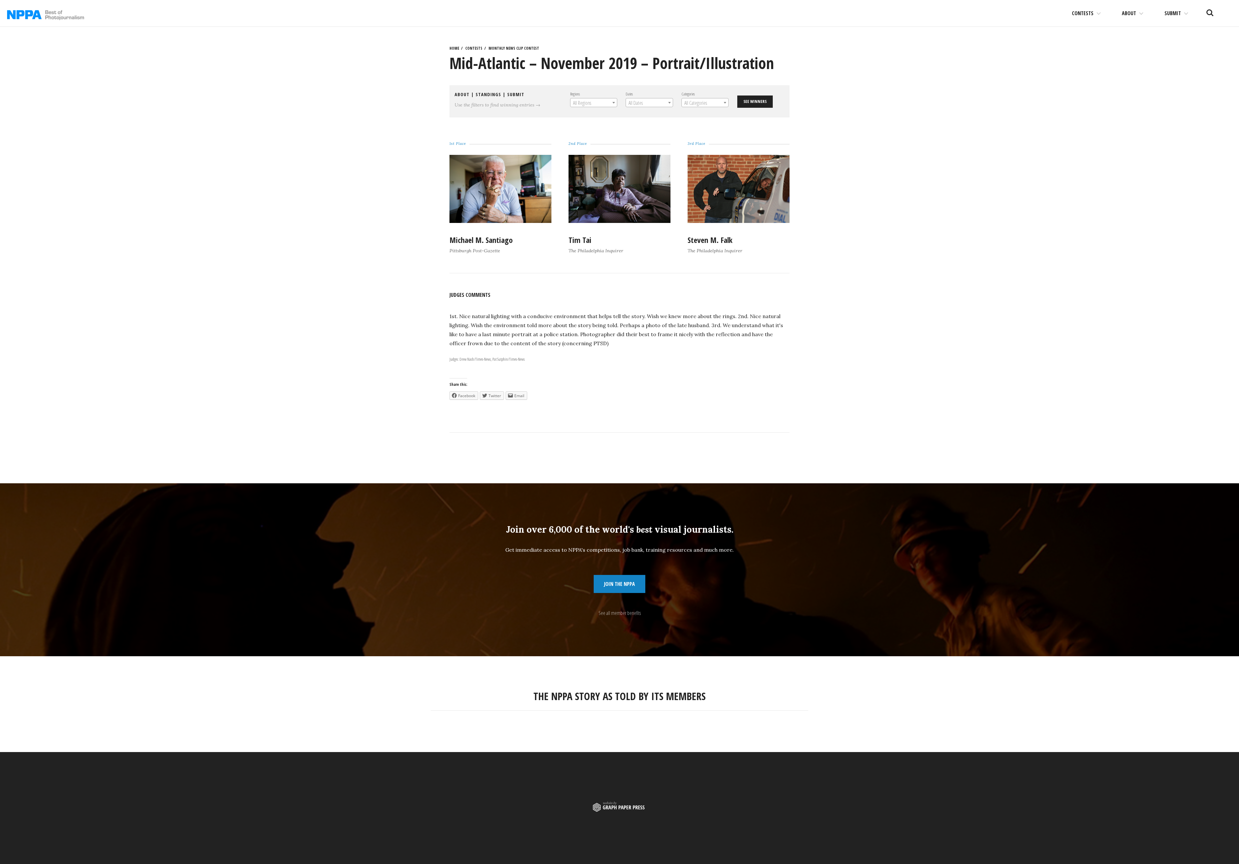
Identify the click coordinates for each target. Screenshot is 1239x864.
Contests (1082, 13)
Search (1210, 10)
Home (454, 48)
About (1129, 13)
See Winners (755, 101)
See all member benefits (620, 613)
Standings (488, 94)
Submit (1172, 13)
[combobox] (593, 102)
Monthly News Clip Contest (514, 48)
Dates (629, 94)
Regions (575, 94)
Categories (688, 94)
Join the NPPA (619, 584)
